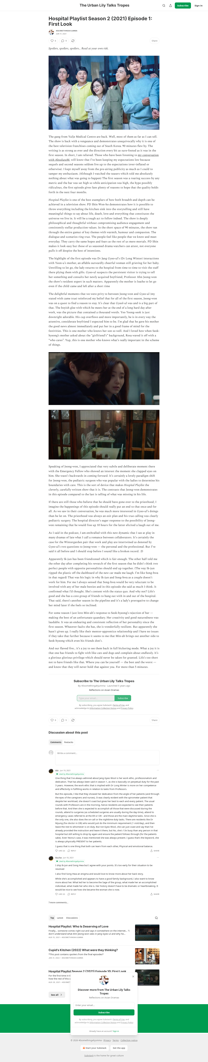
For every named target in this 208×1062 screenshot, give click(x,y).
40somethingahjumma (67, 31)
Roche (58, 857)
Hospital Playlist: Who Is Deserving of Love (78, 926)
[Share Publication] (170, 5)
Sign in (199, 5)
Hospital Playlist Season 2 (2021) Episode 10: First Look (87, 971)
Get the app (119, 1047)
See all (54, 994)
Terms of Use (119, 1019)
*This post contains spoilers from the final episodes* (76, 954)
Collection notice (129, 1040)
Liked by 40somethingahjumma (71, 774)
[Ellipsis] (157, 770)
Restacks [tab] (68, 742)
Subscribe (183, 5)
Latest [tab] (60, 918)
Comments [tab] (55, 742)
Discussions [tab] (72, 918)
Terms (116, 1040)
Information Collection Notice (103, 1022)
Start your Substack (96, 1047)
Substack (88, 1055)
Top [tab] (52, 918)
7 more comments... (58, 902)
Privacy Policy (127, 1022)
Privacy (107, 1040)
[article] (104, 933)
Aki (57, 770)
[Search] (164, 5)
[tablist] (62, 742)
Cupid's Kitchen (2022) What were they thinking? (83, 950)
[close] (133, 976)
